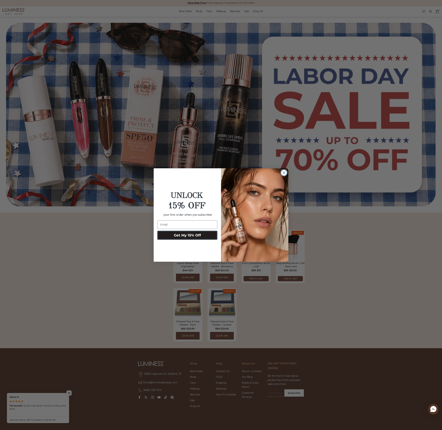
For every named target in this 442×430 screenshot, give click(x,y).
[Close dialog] (284, 173)
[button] (433, 409)
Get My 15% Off (187, 235)
